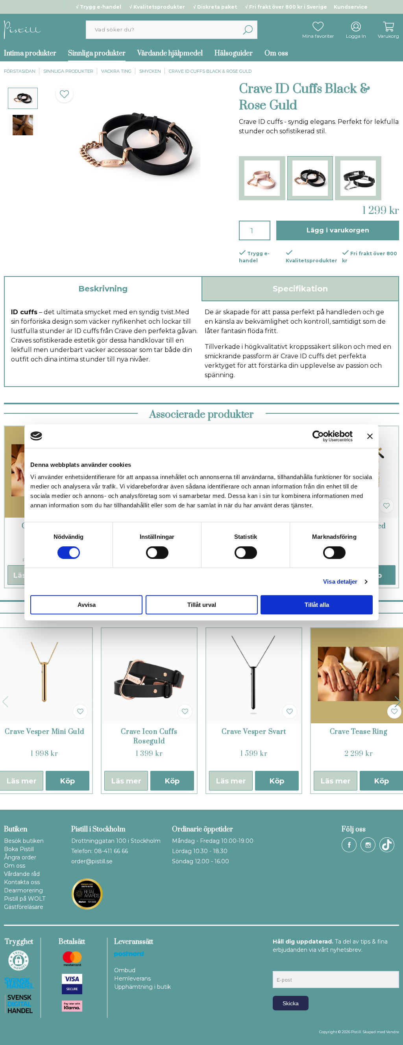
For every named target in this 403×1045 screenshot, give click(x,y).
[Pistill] (22, 29)
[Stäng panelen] (370, 436)
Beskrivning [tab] (103, 288)
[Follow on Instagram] (368, 845)
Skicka (291, 1003)
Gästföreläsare (23, 906)
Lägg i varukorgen (338, 230)
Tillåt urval (201, 604)
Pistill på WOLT (24, 898)
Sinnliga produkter (97, 53)
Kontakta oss (22, 882)
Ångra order (20, 857)
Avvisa (87, 604)
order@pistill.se (92, 861)
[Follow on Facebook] (349, 845)
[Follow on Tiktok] (387, 845)
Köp (67, 781)
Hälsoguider (233, 53)
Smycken (150, 71)
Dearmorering (23, 890)
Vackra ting (116, 71)
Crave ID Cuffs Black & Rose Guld (210, 71)
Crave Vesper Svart (254, 732)
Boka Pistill (19, 849)
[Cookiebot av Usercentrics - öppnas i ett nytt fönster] (318, 436)
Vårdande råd (22, 873)
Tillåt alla (317, 604)
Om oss (276, 53)
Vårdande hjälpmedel (170, 53)
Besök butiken (24, 840)
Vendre (392, 1032)
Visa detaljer (340, 581)
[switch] (157, 552)
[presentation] (23, 98)
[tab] (22, 98)
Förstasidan (19, 71)
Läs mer (126, 781)
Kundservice (351, 7)
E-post (280, 964)
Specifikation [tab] (300, 288)
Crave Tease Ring (359, 732)
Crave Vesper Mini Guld (44, 732)
